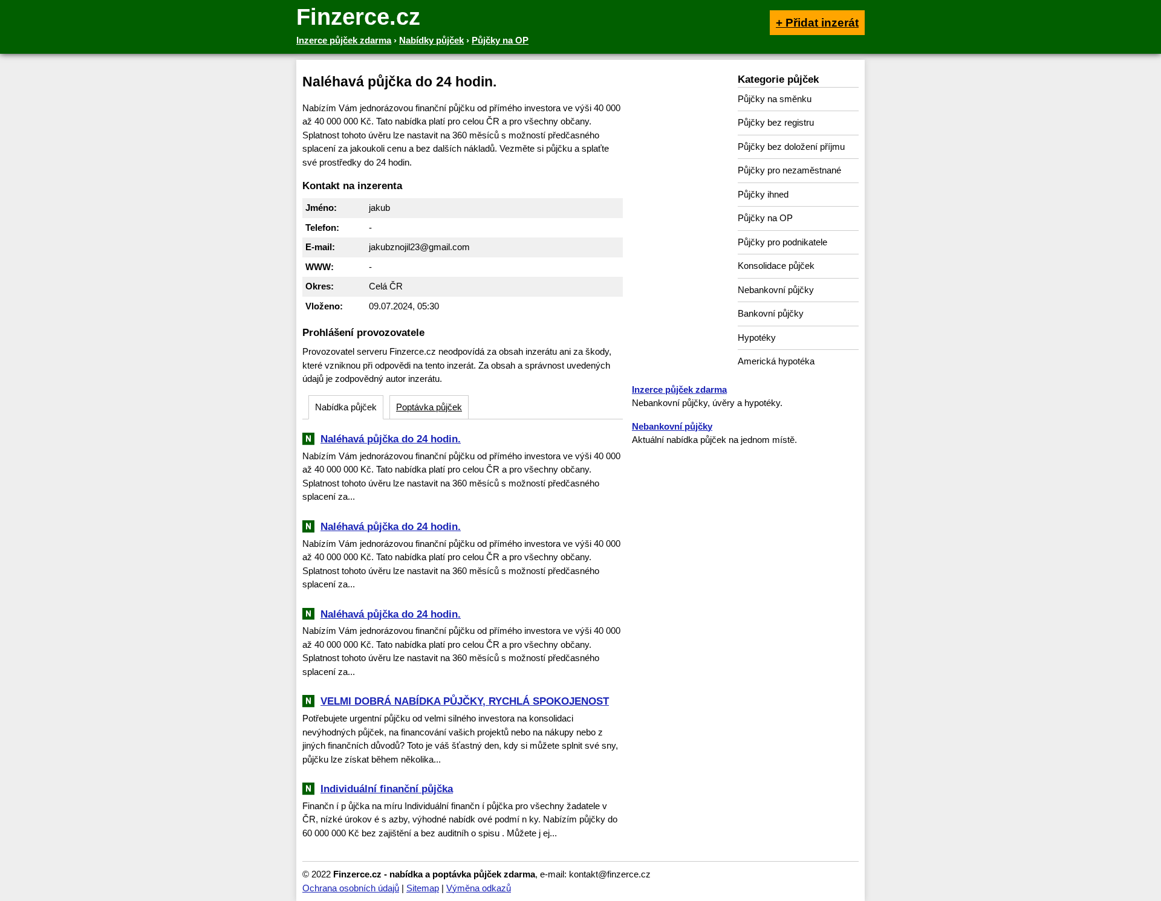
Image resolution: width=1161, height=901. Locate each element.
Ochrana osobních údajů (350, 888)
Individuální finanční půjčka (386, 788)
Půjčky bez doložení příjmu (791, 146)
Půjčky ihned (763, 194)
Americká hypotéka (776, 361)
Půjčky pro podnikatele (782, 242)
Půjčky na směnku (774, 99)
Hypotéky (757, 337)
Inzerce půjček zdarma (679, 389)
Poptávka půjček (429, 407)
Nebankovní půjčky (776, 290)
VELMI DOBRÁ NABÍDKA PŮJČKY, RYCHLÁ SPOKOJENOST (464, 701)
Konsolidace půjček (776, 265)
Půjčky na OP (765, 218)
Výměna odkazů (478, 888)
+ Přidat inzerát (817, 22)
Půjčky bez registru (776, 122)
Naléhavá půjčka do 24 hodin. (390, 438)
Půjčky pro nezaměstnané (789, 170)
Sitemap (422, 888)
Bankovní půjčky (771, 313)
